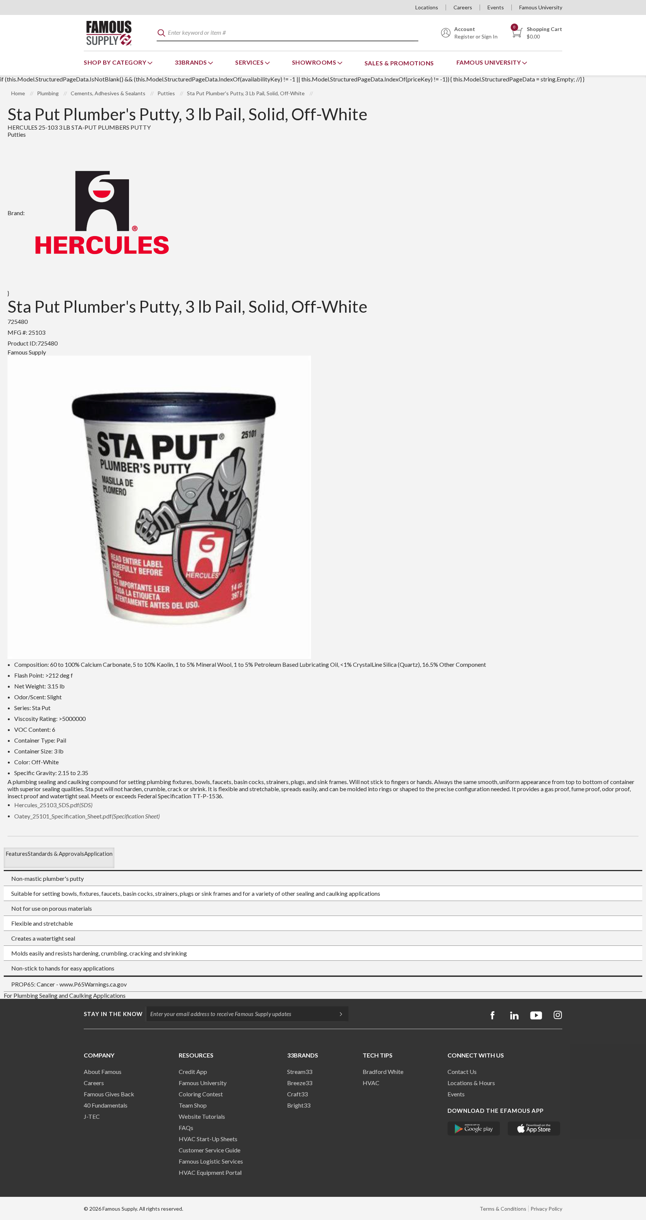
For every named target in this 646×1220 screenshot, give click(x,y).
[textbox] (287, 33)
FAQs (186, 1127)
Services (250, 62)
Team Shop (193, 1105)
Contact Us (462, 1071)
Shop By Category (116, 62)
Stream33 (299, 1071)
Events (495, 7)
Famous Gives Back (109, 1093)
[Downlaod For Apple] (534, 1128)
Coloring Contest (201, 1093)
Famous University (540, 7)
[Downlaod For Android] (473, 1128)
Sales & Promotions (399, 62)
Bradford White (383, 1071)
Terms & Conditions (503, 1208)
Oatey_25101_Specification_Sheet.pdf (87, 816)
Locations (426, 7)
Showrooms (315, 62)
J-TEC (92, 1116)
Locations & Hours (471, 1082)
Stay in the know (113, 1013)
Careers (462, 7)
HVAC (371, 1082)
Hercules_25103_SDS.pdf (53, 804)
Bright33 (298, 1105)
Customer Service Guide (209, 1150)
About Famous (102, 1071)
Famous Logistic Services (211, 1161)
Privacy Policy (546, 1208)
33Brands (192, 62)
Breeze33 (299, 1082)
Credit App (193, 1071)
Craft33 (297, 1093)
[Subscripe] (337, 1013)
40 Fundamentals (105, 1105)
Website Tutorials (202, 1116)
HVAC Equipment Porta (209, 1172)
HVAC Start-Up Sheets (208, 1138)
